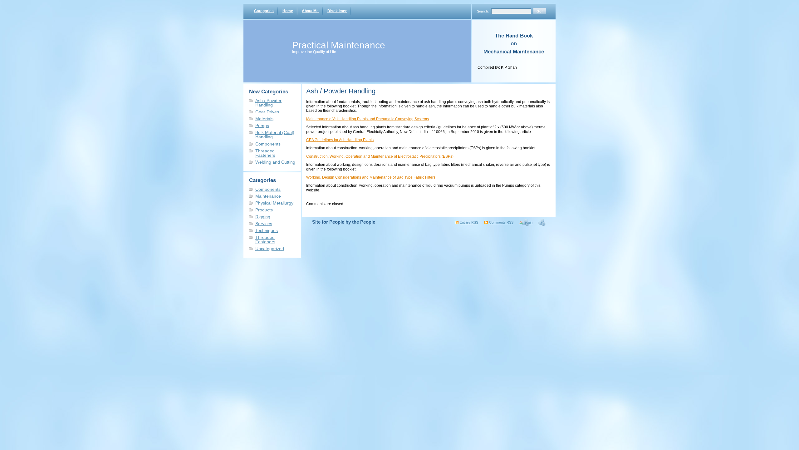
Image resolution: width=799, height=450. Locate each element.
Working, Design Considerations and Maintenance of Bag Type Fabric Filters (370, 177)
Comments (501, 222)
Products (264, 209)
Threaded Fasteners (265, 153)
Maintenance (268, 196)
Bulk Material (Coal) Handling (274, 134)
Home (287, 11)
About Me (310, 11)
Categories (264, 11)
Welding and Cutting (275, 162)
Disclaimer (337, 11)
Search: (483, 11)
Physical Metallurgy (274, 202)
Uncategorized (269, 248)
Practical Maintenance (338, 45)
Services (263, 223)
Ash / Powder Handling (268, 102)
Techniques (266, 230)
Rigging (262, 216)
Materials (264, 118)
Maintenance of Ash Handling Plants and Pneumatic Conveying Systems (367, 119)
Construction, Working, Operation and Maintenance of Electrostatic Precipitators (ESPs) (379, 156)
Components (268, 143)
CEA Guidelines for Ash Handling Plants (340, 140)
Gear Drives (267, 111)
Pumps (262, 125)
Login (528, 222)
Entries (469, 222)
